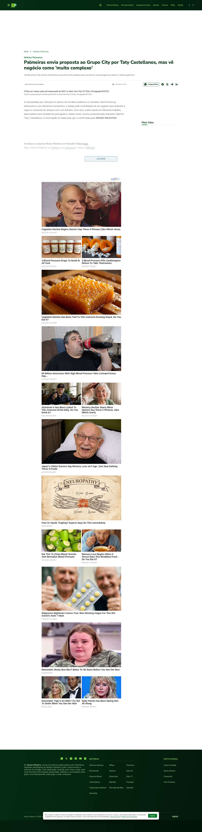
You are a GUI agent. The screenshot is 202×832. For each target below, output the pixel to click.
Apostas (156, 5)
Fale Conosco (169, 782)
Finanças (130, 782)
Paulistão (93, 793)
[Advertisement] (101, 30)
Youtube (165, 5)
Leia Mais (101, 159)
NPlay (173, 5)
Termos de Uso (115, 817)
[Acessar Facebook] (75, 758)
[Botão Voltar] (189, 5)
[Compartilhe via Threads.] (167, 84)
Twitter (55, 147)
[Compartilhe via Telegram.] (172, 84)
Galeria (112, 771)
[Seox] (175, 816)
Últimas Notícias (112, 5)
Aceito (152, 816)
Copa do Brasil (95, 776)
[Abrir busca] (100, 5)
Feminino (130, 765)
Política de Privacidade (129, 817)
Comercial (168, 776)
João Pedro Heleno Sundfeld (34, 84)
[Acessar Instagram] (71, 758)
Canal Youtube (170, 765)
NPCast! (90, 147)
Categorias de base (143, 5)
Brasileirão (94, 771)
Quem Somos (169, 771)
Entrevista (113, 776)
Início (26, 51)
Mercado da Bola (127, 5)
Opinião (180, 5)
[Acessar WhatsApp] (61, 758)
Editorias (94, 759)
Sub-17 (129, 776)
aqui (85, 143)
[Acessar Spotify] (85, 758)
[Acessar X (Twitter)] (66, 758)
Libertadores (94, 782)
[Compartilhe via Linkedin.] (176, 84)
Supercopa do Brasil (97, 787)
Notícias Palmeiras (41, 51)
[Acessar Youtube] (80, 758)
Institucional (171, 759)
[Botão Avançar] (193, 5)
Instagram (70, 147)
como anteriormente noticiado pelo (79, 159)
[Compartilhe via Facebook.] (162, 84)
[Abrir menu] (8, 5)
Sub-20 (129, 771)
